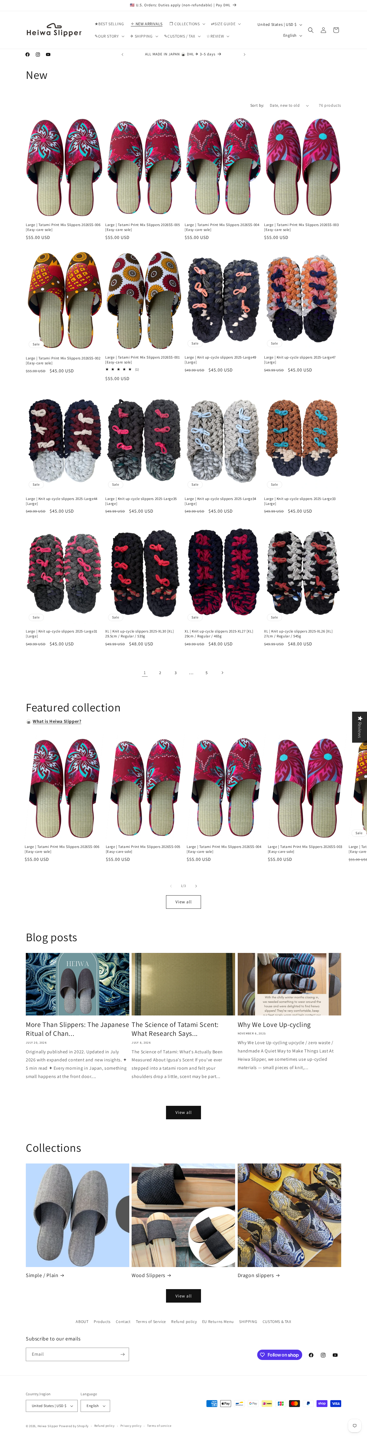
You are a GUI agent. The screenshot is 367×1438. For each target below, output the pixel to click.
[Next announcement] (244, 54)
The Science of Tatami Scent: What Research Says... (175, 1029)
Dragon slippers (256, 1275)
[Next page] (222, 672)
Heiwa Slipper (48, 1426)
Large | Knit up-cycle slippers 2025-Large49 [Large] (220, 360)
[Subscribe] (122, 1354)
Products (102, 1321)
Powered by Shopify (74, 1426)
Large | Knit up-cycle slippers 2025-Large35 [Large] (141, 501)
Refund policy (184, 1321)
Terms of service (159, 1426)
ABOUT (82, 1321)
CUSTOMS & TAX (277, 1321)
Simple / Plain (42, 1275)
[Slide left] (171, 886)
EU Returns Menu (218, 1321)
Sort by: (257, 105)
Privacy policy (131, 1426)
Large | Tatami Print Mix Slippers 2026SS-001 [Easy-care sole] (142, 360)
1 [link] (145, 673)
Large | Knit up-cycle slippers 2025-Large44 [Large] (61, 501)
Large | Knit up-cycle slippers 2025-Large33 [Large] (300, 501)
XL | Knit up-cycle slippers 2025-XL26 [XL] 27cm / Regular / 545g (298, 634)
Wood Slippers (148, 1275)
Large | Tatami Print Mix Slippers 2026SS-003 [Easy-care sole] (301, 227)
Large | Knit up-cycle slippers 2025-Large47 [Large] (300, 360)
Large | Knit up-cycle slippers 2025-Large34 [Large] (220, 501)
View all (183, 901)
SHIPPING (248, 1321)
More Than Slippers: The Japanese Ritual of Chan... (77, 1029)
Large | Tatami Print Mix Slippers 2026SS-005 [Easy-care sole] (142, 227)
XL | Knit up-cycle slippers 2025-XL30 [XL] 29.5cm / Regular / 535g (139, 634)
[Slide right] (196, 886)
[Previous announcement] (122, 54)
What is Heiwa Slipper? (57, 721)
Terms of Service (151, 1321)
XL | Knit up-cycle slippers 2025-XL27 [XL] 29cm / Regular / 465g (219, 634)
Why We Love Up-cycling (274, 1024)
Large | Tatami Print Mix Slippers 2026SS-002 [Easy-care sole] (63, 360)
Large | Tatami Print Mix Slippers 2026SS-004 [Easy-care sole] (222, 227)
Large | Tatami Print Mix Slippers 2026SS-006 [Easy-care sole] (63, 227)
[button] (187, 24)
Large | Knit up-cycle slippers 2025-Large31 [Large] (61, 634)
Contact (123, 1321)
